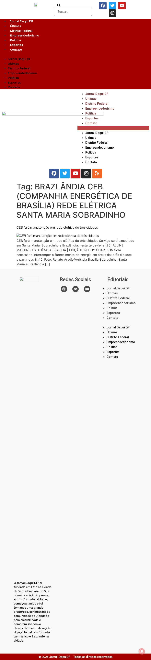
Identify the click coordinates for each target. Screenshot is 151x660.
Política (15, 40)
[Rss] (97, 173)
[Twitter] (112, 5)
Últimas (15, 26)
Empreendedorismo (24, 35)
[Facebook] (103, 5)
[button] (75, 54)
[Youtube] (122, 5)
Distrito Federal (21, 31)
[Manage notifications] (142, 651)
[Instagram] (112, 13)
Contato (16, 49)
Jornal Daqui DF (21, 21)
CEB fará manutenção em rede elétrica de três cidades (57, 227)
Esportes (16, 45)
